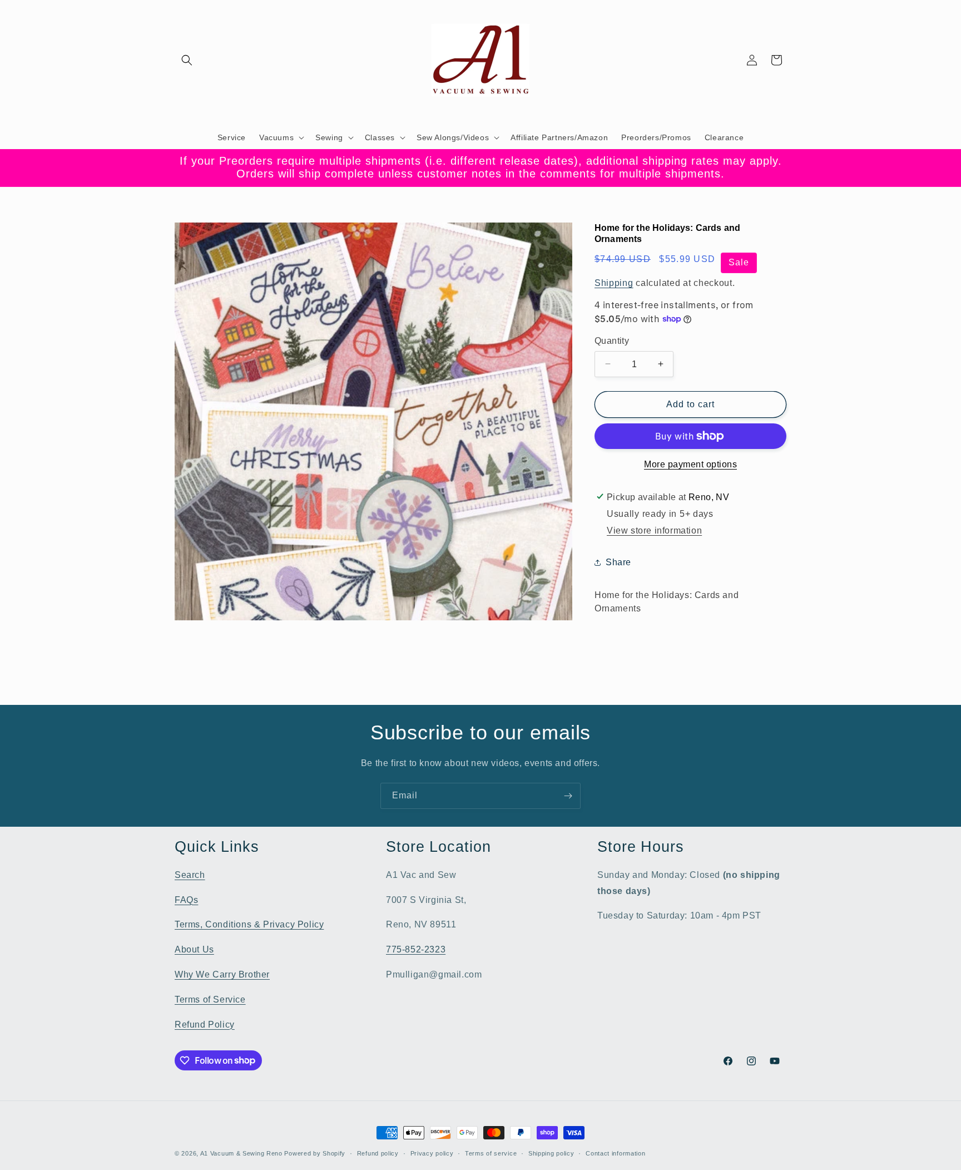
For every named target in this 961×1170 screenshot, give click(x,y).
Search (190, 874)
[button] (187, 60)
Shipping (614, 282)
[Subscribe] (568, 796)
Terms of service (491, 1152)
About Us (194, 949)
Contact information (615, 1152)
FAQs (186, 899)
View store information (654, 530)
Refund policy (378, 1152)
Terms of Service (210, 999)
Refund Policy (205, 1024)
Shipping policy (551, 1152)
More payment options (690, 464)
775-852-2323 (415, 949)
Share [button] (618, 562)
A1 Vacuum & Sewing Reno (241, 1153)
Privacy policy (432, 1152)
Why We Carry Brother (222, 974)
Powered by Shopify (314, 1153)
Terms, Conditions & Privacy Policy (249, 924)
